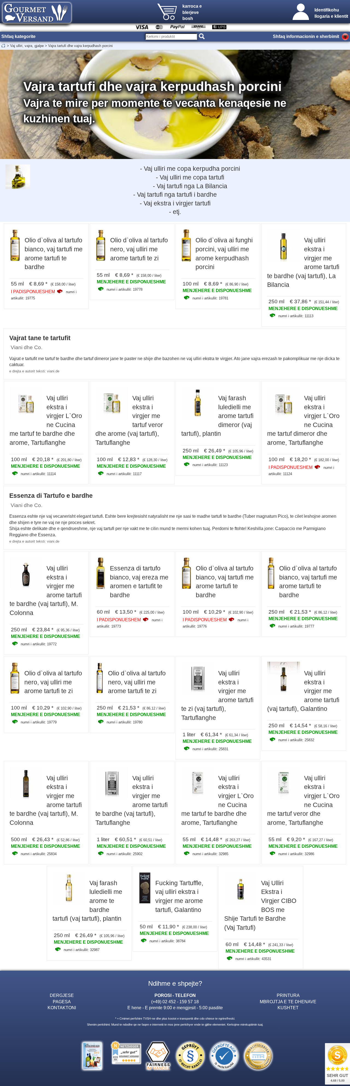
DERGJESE (62, 995)
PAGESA (62, 1001)
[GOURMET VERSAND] (37, 25)
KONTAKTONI (62, 1007)
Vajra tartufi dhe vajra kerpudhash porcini (80, 46)
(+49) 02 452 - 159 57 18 (175, 1001)
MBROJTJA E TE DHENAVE (288, 1001)
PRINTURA (288, 995)
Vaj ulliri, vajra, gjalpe (27, 46)
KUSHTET (288, 1007)
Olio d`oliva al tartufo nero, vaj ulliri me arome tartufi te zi (139, 249)
